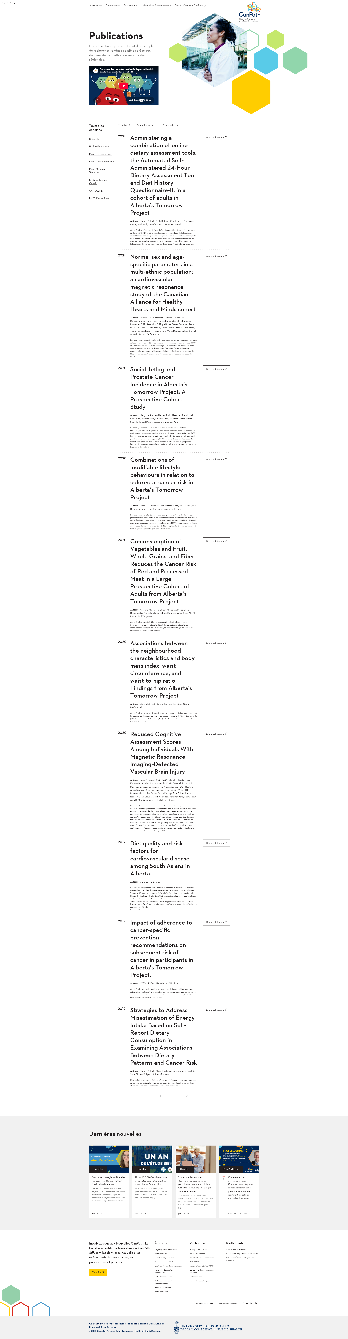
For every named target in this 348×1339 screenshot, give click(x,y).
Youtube (256, 1303)
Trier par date (169, 125)
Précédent (118, 1094)
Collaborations (196, 1276)
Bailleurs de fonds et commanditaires (163, 1282)
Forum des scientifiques (200, 1280)
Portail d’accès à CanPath (189, 5)
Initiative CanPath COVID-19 (202, 1265)
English (5, 2)
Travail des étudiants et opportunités (164, 1271)
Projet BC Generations (100, 153)
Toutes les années (145, 125)
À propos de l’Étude (198, 1249)
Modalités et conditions (228, 1303)
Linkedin (251, 1303)
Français (13, 2)
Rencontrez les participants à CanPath (242, 1253)
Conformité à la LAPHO (205, 1303)
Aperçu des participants (236, 1249)
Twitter (247, 1303)
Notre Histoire (161, 1253)
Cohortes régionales (163, 1276)
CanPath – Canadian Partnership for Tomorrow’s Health (250, 11)
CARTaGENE (95, 190)
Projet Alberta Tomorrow (101, 161)
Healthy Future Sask (99, 146)
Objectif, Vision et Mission (166, 1249)
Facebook (242, 1303)
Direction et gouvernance (165, 1257)
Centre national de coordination (168, 1265)
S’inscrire (96, 1272)
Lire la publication (215, 137)
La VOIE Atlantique (99, 198)
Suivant (229, 1094)
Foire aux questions (163, 1287)
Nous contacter (161, 1291)
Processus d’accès (197, 1253)
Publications (195, 1261)
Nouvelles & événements (157, 5)
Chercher (122, 125)
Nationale (94, 138)
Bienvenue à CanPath (164, 1261)
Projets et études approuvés (202, 1257)
